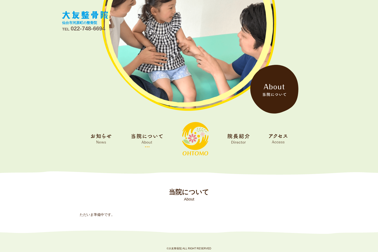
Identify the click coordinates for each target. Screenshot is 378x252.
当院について (147, 138)
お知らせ (101, 138)
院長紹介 (239, 138)
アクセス (278, 138)
